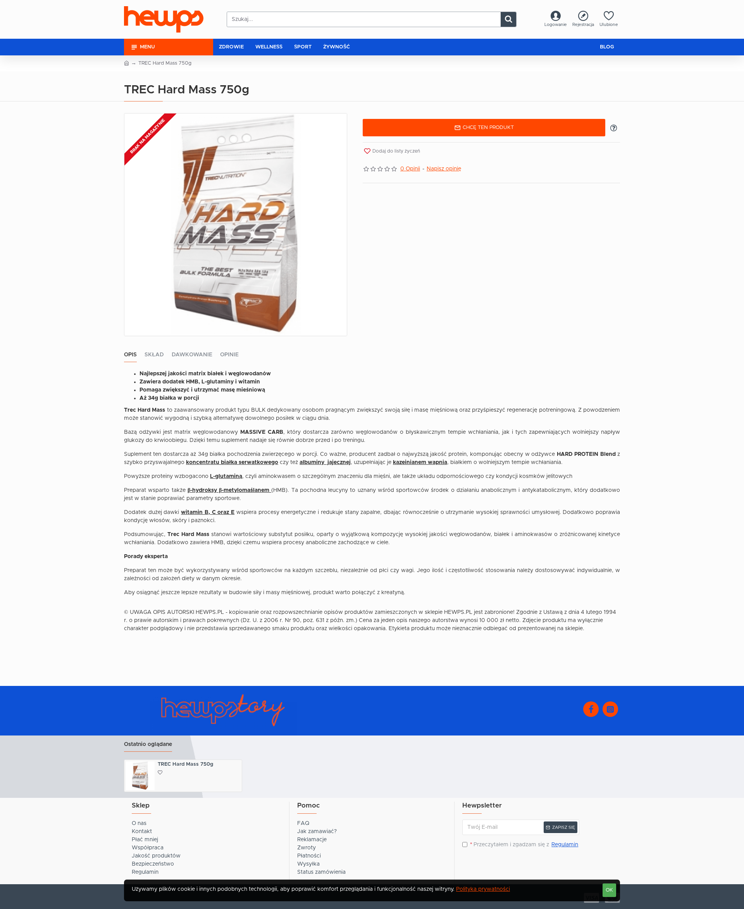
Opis (130, 354)
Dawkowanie (192, 354)
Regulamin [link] (564, 844)
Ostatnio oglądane (148, 744)
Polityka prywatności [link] (483, 889)
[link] (555, 19)
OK (609, 890)
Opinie (229, 354)
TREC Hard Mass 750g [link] (185, 764)
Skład (154, 354)
